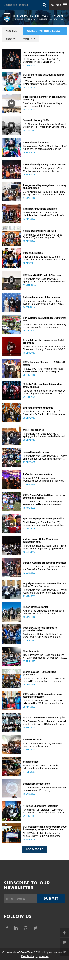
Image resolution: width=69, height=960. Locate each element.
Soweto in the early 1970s (36, 120)
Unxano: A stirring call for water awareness (44, 562)
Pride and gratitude (33, 253)
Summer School (31, 761)
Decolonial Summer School (36, 784)
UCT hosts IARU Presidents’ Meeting (42, 275)
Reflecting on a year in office (37, 474)
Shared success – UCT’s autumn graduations (39, 673)
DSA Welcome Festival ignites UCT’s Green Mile (44, 319)
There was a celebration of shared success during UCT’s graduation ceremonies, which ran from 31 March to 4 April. (45, 680)
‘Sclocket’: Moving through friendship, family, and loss (42, 385)
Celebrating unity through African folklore (44, 164)
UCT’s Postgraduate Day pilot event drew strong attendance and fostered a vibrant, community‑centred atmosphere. (44, 193)
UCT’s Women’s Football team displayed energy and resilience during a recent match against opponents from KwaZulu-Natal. (44, 503)
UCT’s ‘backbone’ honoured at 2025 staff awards (44, 363)
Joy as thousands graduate (37, 452)
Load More (34, 849)
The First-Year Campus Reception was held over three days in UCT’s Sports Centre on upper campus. (45, 722)
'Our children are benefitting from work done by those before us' (42, 745)
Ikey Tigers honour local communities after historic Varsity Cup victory (45, 585)
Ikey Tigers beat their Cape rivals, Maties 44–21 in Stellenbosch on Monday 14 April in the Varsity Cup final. (45, 656)
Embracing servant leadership (38, 407)
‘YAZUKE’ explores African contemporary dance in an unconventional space (43, 54)
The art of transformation (35, 607)
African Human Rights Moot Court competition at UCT (40, 540)
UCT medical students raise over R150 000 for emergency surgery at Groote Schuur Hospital (45, 828)
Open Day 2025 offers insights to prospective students (40, 629)
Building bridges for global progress (41, 297)
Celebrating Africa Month (36, 142)
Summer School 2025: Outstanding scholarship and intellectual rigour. (41, 767)
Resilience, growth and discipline (40, 208)
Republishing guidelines (35, 956)
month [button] (28, 38)
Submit (51, 898)
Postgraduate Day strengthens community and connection (44, 186)
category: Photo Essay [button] (44, 30)
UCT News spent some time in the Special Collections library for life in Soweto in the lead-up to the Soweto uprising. (44, 125)
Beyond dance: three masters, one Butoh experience (43, 341)
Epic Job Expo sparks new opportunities (43, 518)
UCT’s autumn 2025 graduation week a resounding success (42, 695)
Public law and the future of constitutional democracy (44, 98)
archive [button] (11, 30)
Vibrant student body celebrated (39, 231)
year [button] (9, 38)
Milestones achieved (33, 430)
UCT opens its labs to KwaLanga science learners (43, 76)
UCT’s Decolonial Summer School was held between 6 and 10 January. (45, 789)
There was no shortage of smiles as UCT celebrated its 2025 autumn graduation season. (44, 702)
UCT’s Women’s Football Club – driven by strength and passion (44, 496)
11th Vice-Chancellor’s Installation (40, 806)
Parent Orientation (32, 739)
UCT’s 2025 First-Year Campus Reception (44, 717)
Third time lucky (31, 651)
